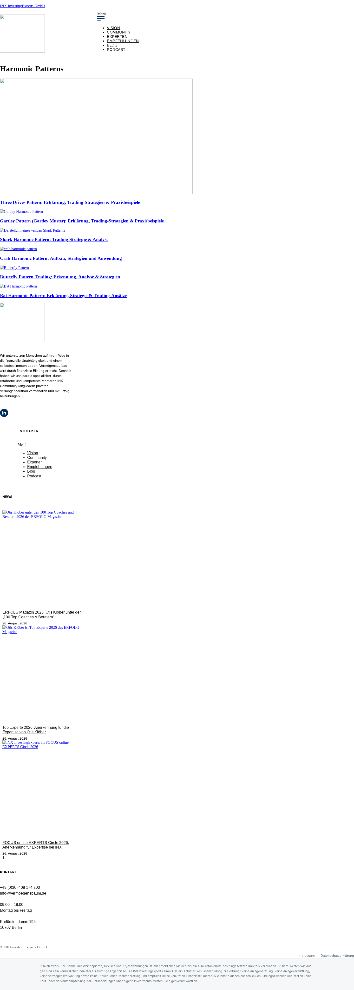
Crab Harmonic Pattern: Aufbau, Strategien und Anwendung (61, 258)
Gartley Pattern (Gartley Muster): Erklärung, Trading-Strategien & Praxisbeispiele (82, 220)
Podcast (116, 49)
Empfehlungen (123, 41)
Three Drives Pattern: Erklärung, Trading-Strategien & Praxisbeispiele (70, 202)
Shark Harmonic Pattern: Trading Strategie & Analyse (54, 239)
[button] (225, 17)
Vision (113, 28)
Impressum (306, 955)
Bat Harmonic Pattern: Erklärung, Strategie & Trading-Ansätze (63, 295)
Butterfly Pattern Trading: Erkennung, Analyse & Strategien (60, 276)
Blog (112, 45)
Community (119, 32)
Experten (117, 36)
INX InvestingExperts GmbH (22, 6)
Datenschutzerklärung (337, 955)
